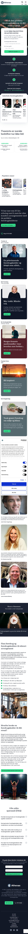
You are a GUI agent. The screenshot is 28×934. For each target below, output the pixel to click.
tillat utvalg (14, 488)
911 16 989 (19, 903)
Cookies (14, 923)
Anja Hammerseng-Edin (17, 111)
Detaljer (22, 480)
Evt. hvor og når (7, 46)
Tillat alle (14, 484)
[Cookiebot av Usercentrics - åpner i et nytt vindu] (21, 440)
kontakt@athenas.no (14, 920)
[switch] (25, 467)
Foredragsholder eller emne (10, 41)
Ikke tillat (14, 492)
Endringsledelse (18, 190)
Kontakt (9, 903)
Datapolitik (14, 925)
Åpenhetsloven (14, 926)
